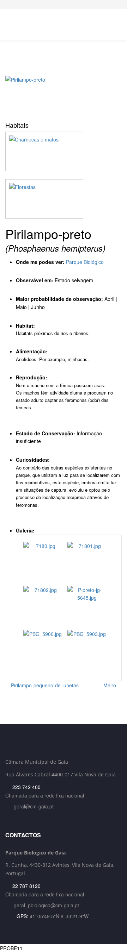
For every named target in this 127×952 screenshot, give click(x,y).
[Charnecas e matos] (63, 151)
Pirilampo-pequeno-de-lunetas (44, 685)
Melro (110, 685)
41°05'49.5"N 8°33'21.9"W (59, 916)
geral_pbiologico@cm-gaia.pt (46, 905)
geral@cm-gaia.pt (34, 806)
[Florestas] (63, 199)
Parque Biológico (85, 261)
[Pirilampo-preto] (63, 96)
